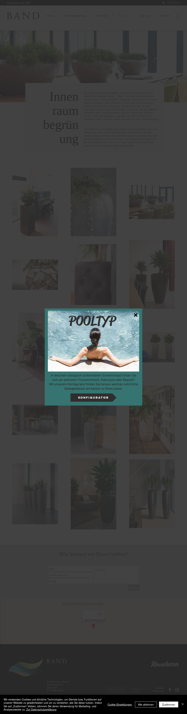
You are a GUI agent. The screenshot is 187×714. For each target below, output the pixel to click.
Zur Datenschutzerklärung (41, 709)
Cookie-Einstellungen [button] (120, 704)
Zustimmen (168, 704)
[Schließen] (182, 704)
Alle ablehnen (146, 704)
